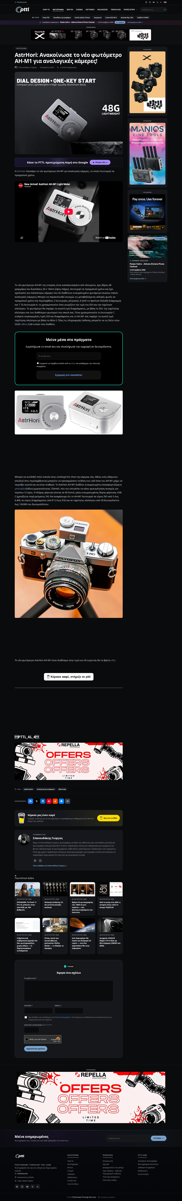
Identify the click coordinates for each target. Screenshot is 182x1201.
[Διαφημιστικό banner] (91, 34)
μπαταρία (20, 488)
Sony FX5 (46, 18)
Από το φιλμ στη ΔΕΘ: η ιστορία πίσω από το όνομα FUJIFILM (110, 905)
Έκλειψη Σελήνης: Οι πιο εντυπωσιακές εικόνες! (53, 905)
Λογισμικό (97, 18)
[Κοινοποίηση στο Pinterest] (49, 801)
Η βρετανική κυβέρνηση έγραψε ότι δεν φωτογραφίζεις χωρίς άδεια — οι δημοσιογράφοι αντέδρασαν (27, 944)
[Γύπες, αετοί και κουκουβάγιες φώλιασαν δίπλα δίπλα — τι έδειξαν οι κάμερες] (55, 925)
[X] (157, 2)
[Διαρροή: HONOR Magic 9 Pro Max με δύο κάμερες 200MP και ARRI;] (110, 925)
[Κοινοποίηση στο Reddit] (55, 801)
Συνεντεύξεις (72, 1184)
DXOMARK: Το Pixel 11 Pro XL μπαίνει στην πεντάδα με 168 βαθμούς (27, 906)
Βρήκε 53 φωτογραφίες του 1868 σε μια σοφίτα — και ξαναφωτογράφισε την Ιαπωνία (82, 907)
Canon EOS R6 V (111, 18)
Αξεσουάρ (62, 789)
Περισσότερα (129, 9)
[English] (165, 2)
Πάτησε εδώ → (101, 162)
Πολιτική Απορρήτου (63, 1017)
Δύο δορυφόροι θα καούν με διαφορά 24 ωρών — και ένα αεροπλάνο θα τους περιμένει (81, 943)
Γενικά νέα (116, 9)
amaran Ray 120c (127, 18)
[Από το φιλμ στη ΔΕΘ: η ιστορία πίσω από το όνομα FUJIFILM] (110, 889)
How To (46, 9)
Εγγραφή (157, 1138)
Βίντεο (70, 9)
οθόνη (24, 324)
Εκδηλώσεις (102, 9)
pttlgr (73, 363)
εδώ (113, 660)
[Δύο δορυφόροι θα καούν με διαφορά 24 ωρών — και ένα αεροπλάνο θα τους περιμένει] (82, 925)
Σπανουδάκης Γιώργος (28, 67)
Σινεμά (79, 9)
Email (58, 1006)
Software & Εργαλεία (146, 1167)
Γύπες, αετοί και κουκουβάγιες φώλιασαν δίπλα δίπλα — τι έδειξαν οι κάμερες (54, 943)
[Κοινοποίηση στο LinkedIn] (42, 801)
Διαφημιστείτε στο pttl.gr (113, 1167)
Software (90, 9)
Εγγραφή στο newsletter (68, 374)
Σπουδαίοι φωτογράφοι (62, 18)
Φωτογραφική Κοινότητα (148, 1164)
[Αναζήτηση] (165, 9)
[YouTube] (153, 2)
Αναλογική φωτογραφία (46, 789)
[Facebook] (146, 2)
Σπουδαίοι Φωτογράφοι (147, 1161)
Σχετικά (106, 1164)
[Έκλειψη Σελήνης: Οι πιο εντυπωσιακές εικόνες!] (55, 889)
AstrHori (21, 171)
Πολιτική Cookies (110, 1180)
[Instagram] (150, 2)
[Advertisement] (69, 263)
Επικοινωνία (22, 1173)
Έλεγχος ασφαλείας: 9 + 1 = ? (38, 1025)
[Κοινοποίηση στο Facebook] (30, 801)
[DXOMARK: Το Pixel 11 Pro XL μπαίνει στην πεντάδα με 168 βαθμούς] (27, 889)
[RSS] (161, 2)
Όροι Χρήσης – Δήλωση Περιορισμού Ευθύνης (112, 1172)
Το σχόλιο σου (30, 978)
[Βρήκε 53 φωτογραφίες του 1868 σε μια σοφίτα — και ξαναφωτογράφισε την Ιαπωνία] (82, 889)
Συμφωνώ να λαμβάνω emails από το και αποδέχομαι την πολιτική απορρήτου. (68, 365)
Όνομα (28, 1006)
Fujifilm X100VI (143, 18)
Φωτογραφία (58, 9)
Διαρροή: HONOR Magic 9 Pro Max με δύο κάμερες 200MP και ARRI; (110, 942)
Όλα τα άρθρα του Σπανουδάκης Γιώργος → (50, 866)
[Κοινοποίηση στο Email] (67, 801)
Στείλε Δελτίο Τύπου (82, 18)
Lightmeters (28, 789)
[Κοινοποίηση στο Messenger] (61, 801)
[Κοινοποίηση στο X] (36, 801)
